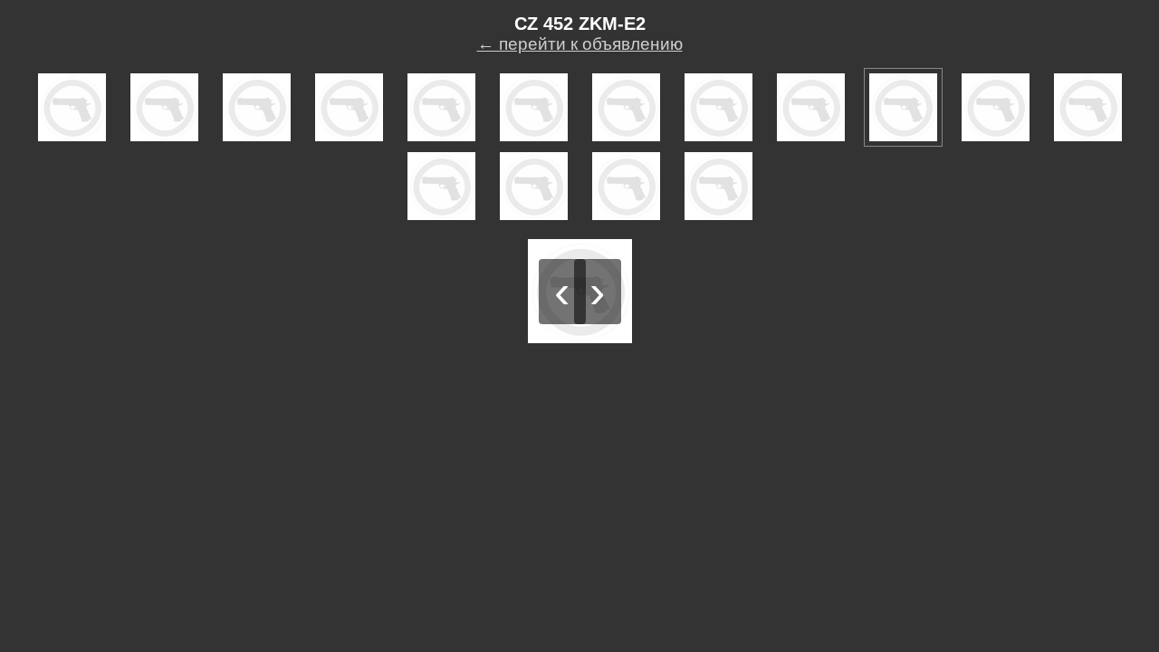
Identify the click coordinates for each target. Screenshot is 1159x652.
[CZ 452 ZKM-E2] (72, 107)
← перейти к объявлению (580, 43)
